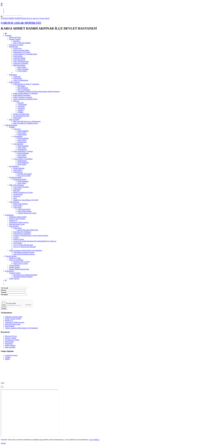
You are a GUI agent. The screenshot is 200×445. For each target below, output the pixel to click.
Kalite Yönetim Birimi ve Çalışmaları (25, 93)
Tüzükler (20, 110)
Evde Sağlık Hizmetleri (21, 187)
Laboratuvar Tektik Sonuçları (18, 222)
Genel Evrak (17, 48)
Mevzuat (16, 101)
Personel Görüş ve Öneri (21, 262)
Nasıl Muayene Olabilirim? (22, 232)
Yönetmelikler (22, 104)
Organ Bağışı (17, 243)
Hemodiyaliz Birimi (19, 179)
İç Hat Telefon (22, 71)
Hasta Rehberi (14, 226)
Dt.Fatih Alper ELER (25, 174)
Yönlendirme (9, 215)
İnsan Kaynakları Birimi (21, 50)
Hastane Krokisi (14, 267)
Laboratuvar (17, 189)
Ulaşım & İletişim (11, 256)
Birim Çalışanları (23, 69)
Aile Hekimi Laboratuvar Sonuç (23, 252)
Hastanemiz (13, 75)
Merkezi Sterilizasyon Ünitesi (23, 192)
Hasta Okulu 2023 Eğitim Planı (28, 230)
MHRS (7, 359)
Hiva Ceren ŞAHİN (24, 176)
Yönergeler (21, 108)
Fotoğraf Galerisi (14, 273)
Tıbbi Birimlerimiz (11, 125)
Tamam (3, 443)
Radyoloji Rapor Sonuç (17, 224)
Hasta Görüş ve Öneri (20, 263)
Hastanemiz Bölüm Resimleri (23, 277)
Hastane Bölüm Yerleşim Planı (19, 269)
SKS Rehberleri (23, 88)
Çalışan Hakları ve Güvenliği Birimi (25, 54)
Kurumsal (8, 35)
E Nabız (16, 237)
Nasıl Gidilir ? (22, 67)
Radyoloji (16, 190)
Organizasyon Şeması (16, 45)
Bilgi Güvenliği (14, 119)
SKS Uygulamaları (24, 89)
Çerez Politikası (94, 440)
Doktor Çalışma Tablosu (17, 219)
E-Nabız (8, 357)
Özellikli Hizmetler (15, 177)
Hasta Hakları (17, 56)
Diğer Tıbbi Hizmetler (16, 185)
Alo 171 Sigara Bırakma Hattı (23, 245)
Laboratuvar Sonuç (11, 355)
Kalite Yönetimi (14, 82)
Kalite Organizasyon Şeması (22, 97)
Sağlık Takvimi (14, 278)
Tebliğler (20, 112)
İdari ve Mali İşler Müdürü (22, 43)
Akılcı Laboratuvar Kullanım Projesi (25, 99)
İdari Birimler (13, 46)
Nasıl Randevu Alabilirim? (22, 234)
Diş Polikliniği (14, 166)
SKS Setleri (21, 86)
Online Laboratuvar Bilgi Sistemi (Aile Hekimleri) (25, 250)
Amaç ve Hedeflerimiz (20, 80)
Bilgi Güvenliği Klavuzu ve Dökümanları (27, 121)
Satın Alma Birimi (19, 60)
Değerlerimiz (17, 78)
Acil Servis (17, 129)
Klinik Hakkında (23, 131)
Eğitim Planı (17, 118)
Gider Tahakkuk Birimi (21, 61)
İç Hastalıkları (17, 136)
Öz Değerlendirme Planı (21, 116)
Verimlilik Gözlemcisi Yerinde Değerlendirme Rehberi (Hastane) (39, 91)
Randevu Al (13, 220)
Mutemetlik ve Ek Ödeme (21, 52)
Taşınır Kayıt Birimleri (20, 63)
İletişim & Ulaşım (15, 258)
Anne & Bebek (14, 202)
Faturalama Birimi (19, 58)
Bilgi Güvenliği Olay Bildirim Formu (25, 123)
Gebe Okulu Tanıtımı (24, 211)
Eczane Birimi (18, 194)
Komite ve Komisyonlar (21, 114)
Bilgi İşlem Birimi (19, 65)
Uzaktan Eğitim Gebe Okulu (27, 213)
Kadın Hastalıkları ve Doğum (23, 151)
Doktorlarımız (22, 134)
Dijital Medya (9, 271)
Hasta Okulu (17, 228)
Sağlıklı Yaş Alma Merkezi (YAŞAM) (25, 200)
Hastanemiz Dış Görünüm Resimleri (25, 275)
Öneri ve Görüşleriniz (16, 260)
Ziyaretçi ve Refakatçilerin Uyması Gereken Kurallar (30, 235)
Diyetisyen (16, 196)
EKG (15, 198)
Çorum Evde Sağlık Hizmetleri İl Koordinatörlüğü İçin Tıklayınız (34, 241)
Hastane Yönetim (15, 39)
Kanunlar (21, 103)
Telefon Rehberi (14, 265)
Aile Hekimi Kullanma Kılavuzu (24, 254)
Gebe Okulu (17, 207)
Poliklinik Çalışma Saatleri (18, 217)
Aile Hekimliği (18, 144)
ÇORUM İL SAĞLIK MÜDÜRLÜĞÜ (21, 23)
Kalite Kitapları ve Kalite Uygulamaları (26, 84)
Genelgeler (21, 106)
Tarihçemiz (17, 76)
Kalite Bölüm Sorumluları (21, 95)
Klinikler (12, 127)
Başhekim (16, 41)
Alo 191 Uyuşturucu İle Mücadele (24, 247)
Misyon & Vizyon (15, 37)
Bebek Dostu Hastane (20, 204)
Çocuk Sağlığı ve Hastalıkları (23, 159)
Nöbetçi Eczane (18, 239)
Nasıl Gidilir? (22, 155)
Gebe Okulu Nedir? (24, 209)
